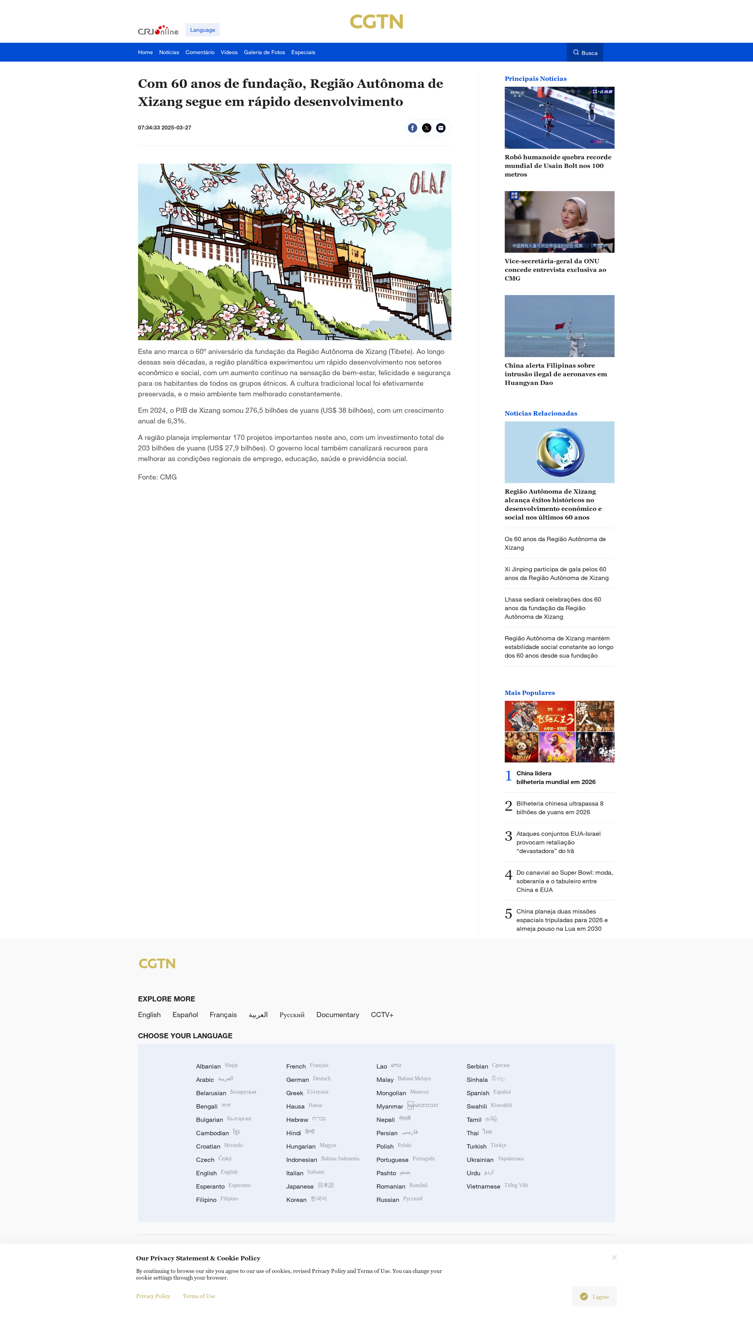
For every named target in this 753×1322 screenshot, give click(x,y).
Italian (305, 1173)
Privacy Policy (153, 1296)
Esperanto (223, 1186)
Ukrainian (495, 1159)
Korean (306, 1199)
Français (223, 1014)
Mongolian (402, 1093)
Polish (393, 1146)
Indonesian (322, 1159)
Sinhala (486, 1079)
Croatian (219, 1146)
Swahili (489, 1106)
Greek (307, 1093)
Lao (388, 1066)
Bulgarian (223, 1119)
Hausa (304, 1106)
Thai (479, 1133)
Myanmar (407, 1106)
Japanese (310, 1186)
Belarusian (226, 1093)
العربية (258, 1014)
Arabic (214, 1079)
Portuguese (405, 1159)
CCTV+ (382, 1014)
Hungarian (311, 1146)
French (307, 1066)
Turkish (486, 1146)
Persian (397, 1133)
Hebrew (306, 1119)
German (308, 1079)
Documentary (337, 1014)
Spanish (489, 1093)
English (149, 1014)
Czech (214, 1159)
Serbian (488, 1066)
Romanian (401, 1186)
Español (185, 1014)
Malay (403, 1079)
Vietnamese (497, 1186)
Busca (590, 52)
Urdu (480, 1173)
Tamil (482, 1119)
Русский (292, 1014)
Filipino (217, 1199)
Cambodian (218, 1133)
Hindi (300, 1133)
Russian (399, 1199)
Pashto (393, 1173)
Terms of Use (199, 1296)
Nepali (393, 1119)
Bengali (213, 1106)
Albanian (217, 1066)
